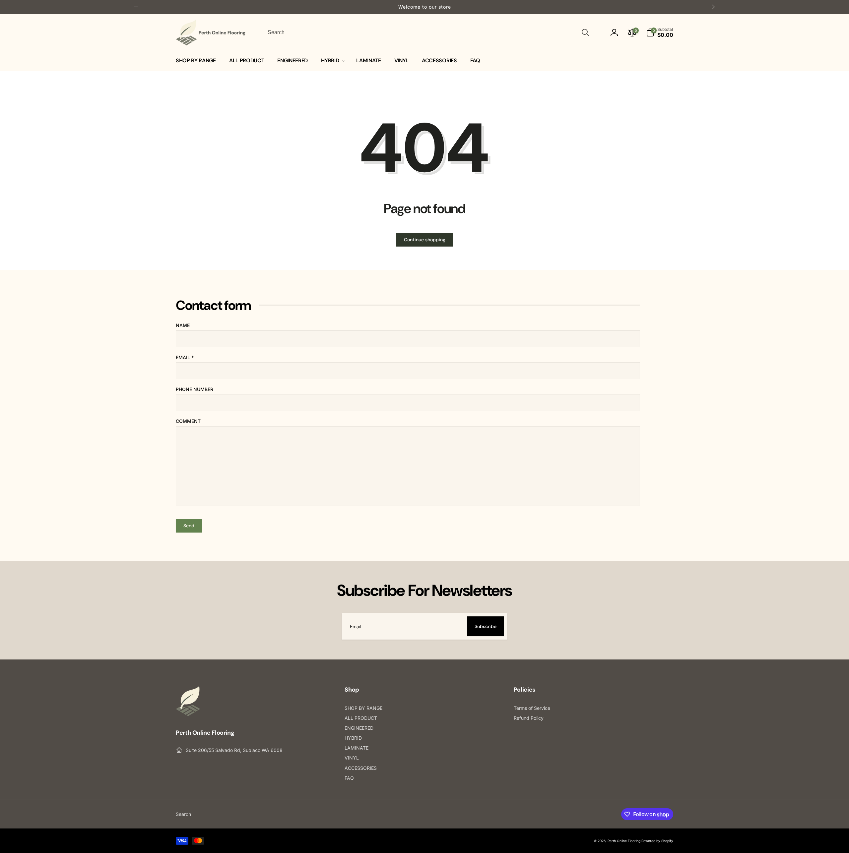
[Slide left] (136, 7)
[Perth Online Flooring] (188, 714)
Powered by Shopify (657, 841)
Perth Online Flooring (624, 841)
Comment (188, 421)
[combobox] (428, 32)
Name (183, 325)
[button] (659, 32)
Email (185, 357)
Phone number (194, 389)
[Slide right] (713, 7)
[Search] (585, 32)
